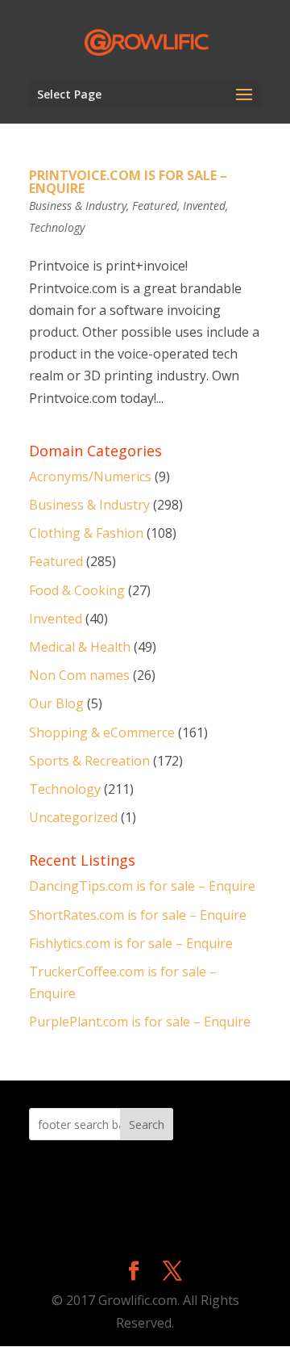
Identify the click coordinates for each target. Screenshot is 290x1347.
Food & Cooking (77, 590)
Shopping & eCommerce (102, 732)
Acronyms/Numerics (90, 476)
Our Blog (56, 703)
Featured (154, 205)
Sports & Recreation (89, 761)
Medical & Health (79, 647)
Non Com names (79, 675)
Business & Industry (77, 205)
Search (146, 1124)
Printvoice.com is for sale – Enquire (128, 181)
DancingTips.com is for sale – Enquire (142, 886)
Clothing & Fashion (86, 533)
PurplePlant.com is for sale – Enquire (140, 1021)
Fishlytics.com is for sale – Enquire (131, 943)
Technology (57, 227)
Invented (204, 205)
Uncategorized (73, 817)
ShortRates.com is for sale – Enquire (137, 915)
